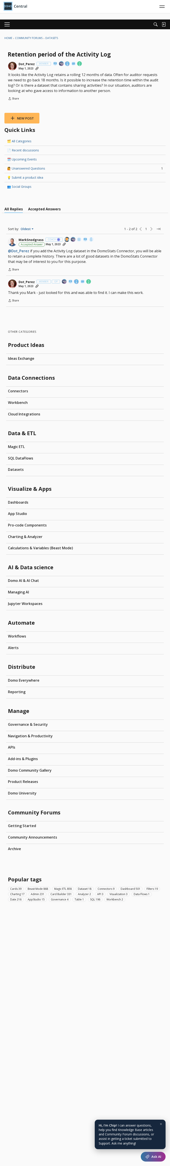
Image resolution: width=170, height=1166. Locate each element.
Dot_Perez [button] (27, 64)
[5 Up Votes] (79, 64)
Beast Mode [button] (38, 889)
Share (13, 99)
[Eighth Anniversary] (67, 64)
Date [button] (15, 899)
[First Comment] (73, 64)
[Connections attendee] (61, 64)
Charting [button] (17, 894)
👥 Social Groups (19, 186)
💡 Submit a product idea (25, 177)
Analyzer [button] (84, 894)
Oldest (26, 229)
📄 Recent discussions (23, 150)
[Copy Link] (37, 68)
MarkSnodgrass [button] (31, 240)
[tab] (13, 209)
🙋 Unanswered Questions (85, 168)
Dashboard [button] (130, 889)
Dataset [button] (84, 889)
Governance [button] (59, 899)
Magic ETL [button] (63, 889)
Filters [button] (152, 889)
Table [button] (79, 899)
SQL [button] (95, 899)
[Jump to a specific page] (158, 229)
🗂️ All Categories (19, 141)
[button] (12, 66)
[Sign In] (164, 24)
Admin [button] (37, 894)
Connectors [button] (106, 889)
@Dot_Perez (18, 250)
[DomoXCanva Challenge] (79, 240)
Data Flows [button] (142, 894)
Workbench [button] (114, 899)
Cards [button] (15, 889)
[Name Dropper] (55, 64)
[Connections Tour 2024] (67, 240)
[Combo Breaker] (91, 240)
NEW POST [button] (25, 118)
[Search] (156, 24)
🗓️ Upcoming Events (22, 159)
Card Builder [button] (61, 894)
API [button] (100, 894)
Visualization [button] (119, 894)
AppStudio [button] (36, 899)
